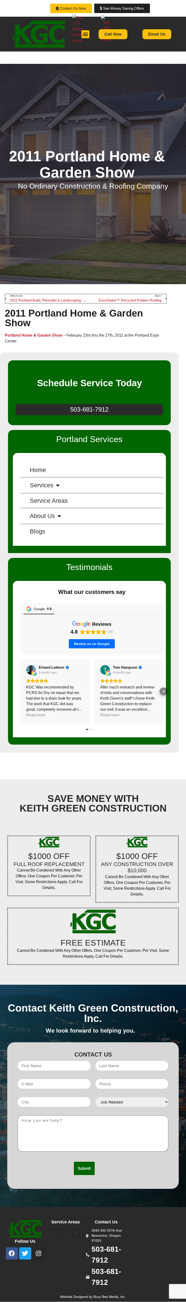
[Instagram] (38, 1253)
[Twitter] (25, 1253)
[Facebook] (12, 1253)
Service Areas (49, 500)
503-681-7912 (89, 409)
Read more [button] (35, 715)
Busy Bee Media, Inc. (109, 1297)
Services (42, 485)
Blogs (37, 531)
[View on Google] (31, 670)
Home (38, 469)
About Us (42, 515)
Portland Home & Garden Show (33, 335)
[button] (20, 691)
